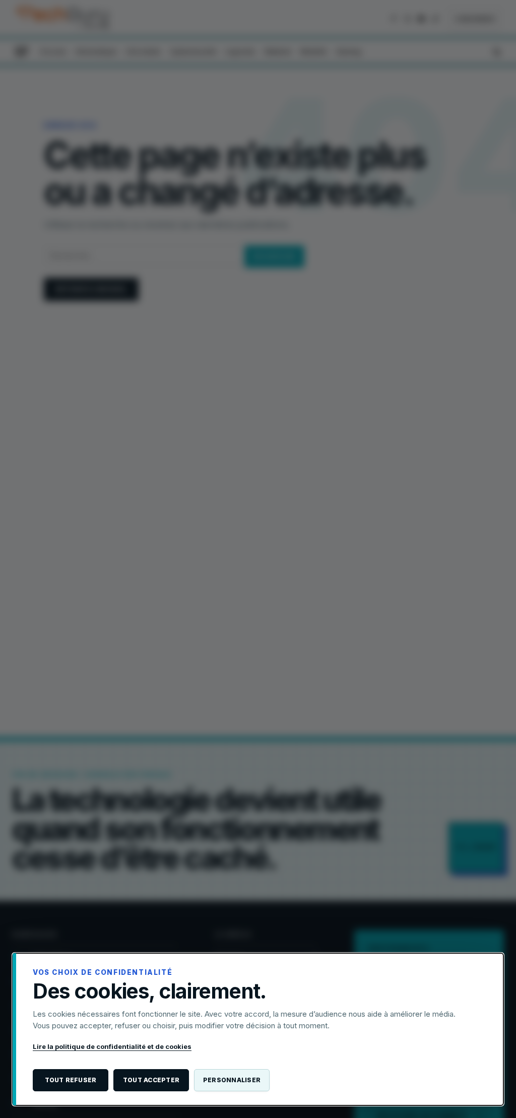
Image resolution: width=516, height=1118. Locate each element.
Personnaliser (232, 1080)
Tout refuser (71, 1080)
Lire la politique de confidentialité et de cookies (112, 1046)
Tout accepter (151, 1080)
